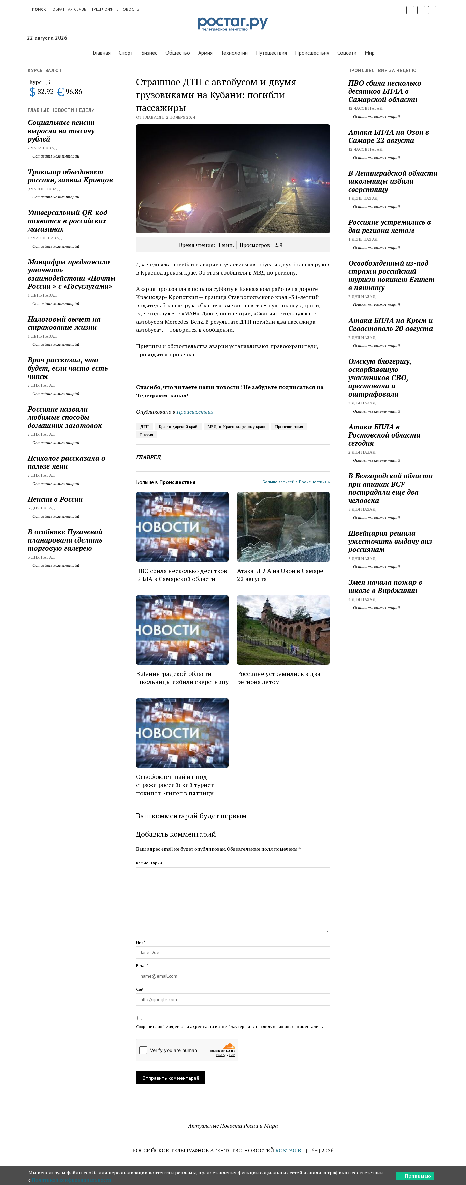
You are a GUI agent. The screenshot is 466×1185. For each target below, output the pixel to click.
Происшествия (289, 426)
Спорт (126, 52)
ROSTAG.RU (290, 1150)
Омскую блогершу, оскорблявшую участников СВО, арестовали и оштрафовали (379, 377)
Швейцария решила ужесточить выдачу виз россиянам (390, 541)
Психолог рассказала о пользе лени (66, 462)
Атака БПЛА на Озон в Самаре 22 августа (280, 574)
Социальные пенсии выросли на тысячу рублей (61, 130)
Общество (177, 52)
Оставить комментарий (55, 156)
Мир (370, 52)
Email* (142, 965)
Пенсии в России (55, 499)
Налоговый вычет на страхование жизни (64, 323)
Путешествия (271, 52)
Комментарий (149, 862)
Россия (146, 434)
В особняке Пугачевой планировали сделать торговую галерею (65, 540)
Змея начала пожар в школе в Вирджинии (385, 586)
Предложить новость (114, 9)
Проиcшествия (312, 52)
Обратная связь (69, 9)
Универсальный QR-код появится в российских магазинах (67, 220)
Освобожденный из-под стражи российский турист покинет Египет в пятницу (175, 784)
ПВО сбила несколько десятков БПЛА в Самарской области (181, 574)
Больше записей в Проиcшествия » (296, 481)
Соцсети (346, 52)
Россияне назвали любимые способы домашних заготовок (65, 417)
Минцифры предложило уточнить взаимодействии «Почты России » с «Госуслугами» (72, 273)
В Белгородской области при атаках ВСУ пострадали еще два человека (390, 488)
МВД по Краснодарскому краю (236, 426)
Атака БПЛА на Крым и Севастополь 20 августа (390, 324)
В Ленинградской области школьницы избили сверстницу (182, 677)
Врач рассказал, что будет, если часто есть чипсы (68, 368)
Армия (205, 52)
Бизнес (149, 52)
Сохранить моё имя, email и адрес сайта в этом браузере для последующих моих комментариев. (230, 1026)
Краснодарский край (178, 426)
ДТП (144, 426)
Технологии (234, 52)
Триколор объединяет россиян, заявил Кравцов (70, 175)
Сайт (140, 989)
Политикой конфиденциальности (71, 1179)
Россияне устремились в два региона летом (278, 677)
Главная (102, 52)
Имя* (140, 942)
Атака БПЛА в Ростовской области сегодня (384, 435)
